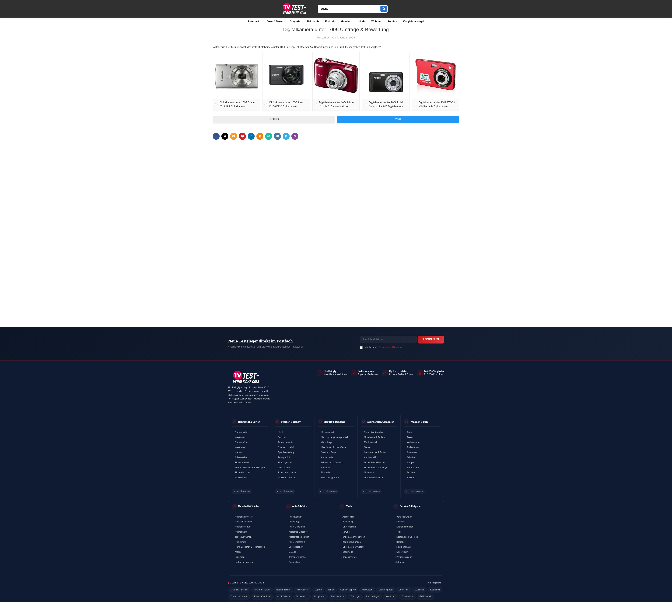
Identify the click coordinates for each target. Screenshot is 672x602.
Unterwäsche (349, 527)
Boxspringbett (386, 590)
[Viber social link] (294, 136)
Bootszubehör (296, 547)
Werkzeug (240, 447)
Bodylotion (319, 597)
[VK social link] (277, 136)
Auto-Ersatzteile (297, 542)
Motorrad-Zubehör (298, 532)
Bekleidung (348, 522)
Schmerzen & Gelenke (332, 463)
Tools (398, 532)
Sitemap (400, 562)
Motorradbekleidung (299, 537)
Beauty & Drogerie (334, 421)
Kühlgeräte (240, 542)
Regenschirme (349, 557)
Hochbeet (390, 597)
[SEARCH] (383, 9)
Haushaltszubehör (244, 522)
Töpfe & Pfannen (243, 537)
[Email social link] (233, 136)
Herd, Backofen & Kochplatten (250, 547)
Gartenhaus (407, 597)
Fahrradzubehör (285, 442)
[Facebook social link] (216, 136)
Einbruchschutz (242, 473)
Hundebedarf (327, 432)
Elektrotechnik (242, 463)
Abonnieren (431, 339)
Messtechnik (241, 478)
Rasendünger (372, 597)
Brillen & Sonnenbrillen (353, 537)
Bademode (347, 552)
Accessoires (348, 517)
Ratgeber (400, 542)
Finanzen (400, 522)
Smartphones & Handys (375, 468)
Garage (292, 552)
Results (274, 119)
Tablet (331, 590)
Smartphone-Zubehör (374, 463)
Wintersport (284, 468)
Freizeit (330, 21)
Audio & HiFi (370, 457)
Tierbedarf (326, 473)
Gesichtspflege (328, 452)
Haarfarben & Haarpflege (333, 447)
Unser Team (402, 552)
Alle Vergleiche (434, 583)
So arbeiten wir (403, 547)
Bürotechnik (413, 468)
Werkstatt (240, 437)
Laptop (318, 590)
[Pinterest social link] (242, 136)
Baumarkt (254, 21)
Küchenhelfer (241, 532)
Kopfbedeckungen (351, 542)
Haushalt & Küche (248, 506)
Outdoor (282, 437)
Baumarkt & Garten (249, 421)
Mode (361, 21)
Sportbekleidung (286, 452)
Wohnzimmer (413, 442)
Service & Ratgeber (410, 506)
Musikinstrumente (287, 478)
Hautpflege (326, 442)
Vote (398, 119)
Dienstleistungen (404, 527)
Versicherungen (404, 517)
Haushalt (346, 21)
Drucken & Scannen (373, 478)
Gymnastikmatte (239, 597)
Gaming (368, 447)
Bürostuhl (403, 590)
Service (392, 21)
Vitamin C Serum (239, 590)
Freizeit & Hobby (291, 421)
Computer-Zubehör (373, 432)
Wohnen (376, 21)
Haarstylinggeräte (330, 478)
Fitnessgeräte (285, 463)
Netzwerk (369, 473)
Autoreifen (294, 562)
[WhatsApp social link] (268, 136)
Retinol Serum (283, 590)
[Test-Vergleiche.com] (245, 377)
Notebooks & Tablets (374, 437)
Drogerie (295, 21)
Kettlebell (435, 590)
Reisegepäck (284, 457)
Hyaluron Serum (262, 590)
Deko (409, 437)
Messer (238, 552)
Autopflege (294, 522)
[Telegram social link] (286, 136)
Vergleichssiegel (413, 21)
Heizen (238, 452)
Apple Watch (283, 597)
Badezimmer (413, 447)
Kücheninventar (243, 527)
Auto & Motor (275, 21)
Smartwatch (302, 597)
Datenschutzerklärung (389, 347)
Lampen (411, 463)
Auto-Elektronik (297, 527)
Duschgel (355, 597)
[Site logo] (294, 8)
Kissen (410, 478)
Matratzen (412, 452)
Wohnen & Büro (419, 421)
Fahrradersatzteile (287, 473)
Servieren (239, 557)
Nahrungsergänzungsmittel (334, 437)
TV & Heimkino (371, 442)
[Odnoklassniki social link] (259, 136)
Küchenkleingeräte (244, 517)
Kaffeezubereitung (244, 562)
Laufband (419, 590)
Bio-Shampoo (337, 597)
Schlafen (411, 457)
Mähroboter (303, 590)
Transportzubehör (297, 557)
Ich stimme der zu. (383, 347)
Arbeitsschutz (242, 457)
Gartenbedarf (241, 432)
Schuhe (346, 532)
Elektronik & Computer (380, 421)
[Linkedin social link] (251, 136)
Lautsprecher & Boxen (375, 452)
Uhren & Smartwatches (354, 547)
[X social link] (224, 136)
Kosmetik (326, 468)
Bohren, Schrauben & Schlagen (250, 468)
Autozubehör (295, 517)
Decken (411, 473)
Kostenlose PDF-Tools (407, 537)
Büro (409, 432)
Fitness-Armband (262, 597)
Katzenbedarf (327, 457)
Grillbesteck (425, 597)
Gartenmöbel (241, 442)
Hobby (281, 432)
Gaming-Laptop (348, 590)
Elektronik (312, 21)
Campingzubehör (286, 447)
